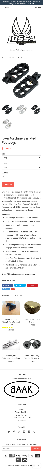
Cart (39, 7)
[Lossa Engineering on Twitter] (9, 432)
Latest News (21, 374)
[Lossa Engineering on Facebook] (14, 432)
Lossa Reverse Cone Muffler (21, 418)
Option (4, 163)
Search (21, 409)
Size (3, 153)
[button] (7, 327)
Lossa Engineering (27, 465)
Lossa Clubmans (21, 415)
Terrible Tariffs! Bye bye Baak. (21, 378)
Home (3, 58)
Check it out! (29, 4)
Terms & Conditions (21, 412)
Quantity (5, 172)
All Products (21, 421)
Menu (6, 7)
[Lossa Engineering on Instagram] (24, 432)
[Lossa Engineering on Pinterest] (19, 432)
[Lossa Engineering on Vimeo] (34, 432)
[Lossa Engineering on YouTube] (29, 432)
